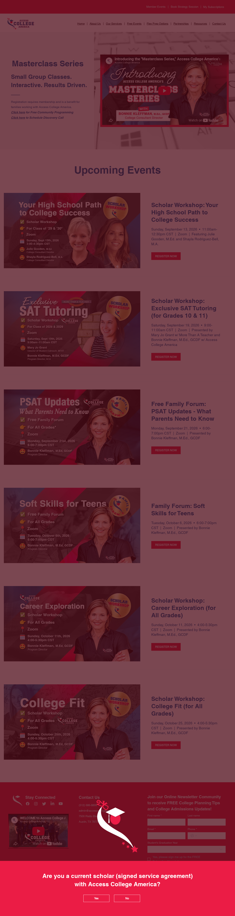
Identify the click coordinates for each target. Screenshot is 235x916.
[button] (96, 898)
